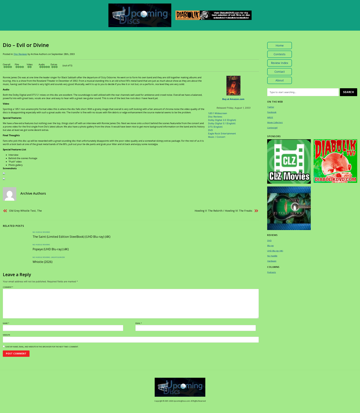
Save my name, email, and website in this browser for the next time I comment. (41, 346)
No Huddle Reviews (41, 232)
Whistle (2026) (42, 262)
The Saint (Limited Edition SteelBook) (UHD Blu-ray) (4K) (71, 237)
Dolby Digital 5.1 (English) (222, 123)
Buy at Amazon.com (233, 99)
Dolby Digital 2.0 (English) (222, 120)
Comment (8, 287)
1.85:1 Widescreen (217, 113)
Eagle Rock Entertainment (222, 133)
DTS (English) (215, 126)
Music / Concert (216, 136)
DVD (210, 130)
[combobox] (303, 92)
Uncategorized (58, 257)
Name (6, 323)
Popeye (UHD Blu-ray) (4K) (51, 249)
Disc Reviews (20, 54)
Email (138, 323)
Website (6, 335)
